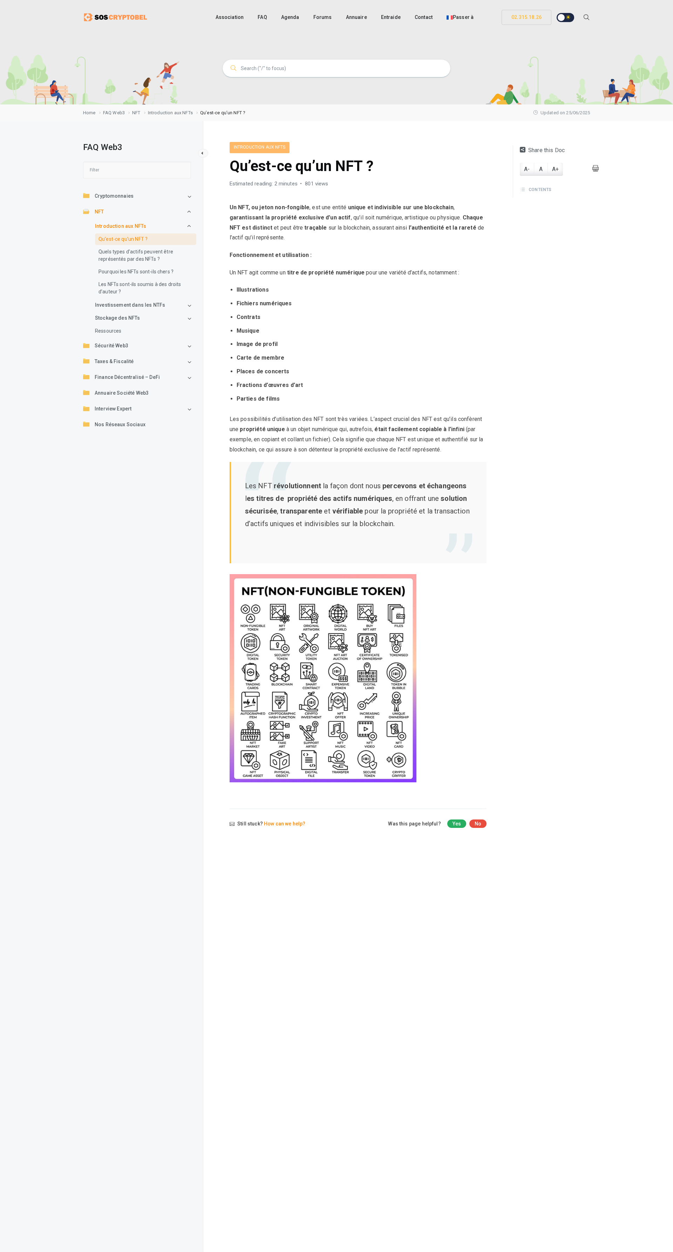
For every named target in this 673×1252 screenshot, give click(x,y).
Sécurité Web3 (111, 346)
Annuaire (356, 17)
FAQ (262, 17)
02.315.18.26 (526, 17)
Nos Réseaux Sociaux (120, 425)
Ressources (108, 331)
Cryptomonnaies (114, 196)
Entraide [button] (391, 17)
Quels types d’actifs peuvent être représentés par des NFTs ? (135, 255)
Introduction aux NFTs (120, 226)
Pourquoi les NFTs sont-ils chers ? (136, 272)
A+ (555, 169)
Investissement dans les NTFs (130, 305)
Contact (424, 17)
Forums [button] (322, 17)
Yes (457, 823)
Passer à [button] (463, 17)
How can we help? (284, 823)
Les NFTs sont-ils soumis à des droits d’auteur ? (139, 288)
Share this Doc (546, 150)
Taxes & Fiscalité (114, 362)
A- (527, 169)
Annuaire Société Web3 (122, 393)
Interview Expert (113, 409)
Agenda (290, 17)
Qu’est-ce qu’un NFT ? (123, 239)
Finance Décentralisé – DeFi (127, 377)
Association (230, 17)
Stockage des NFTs (117, 318)
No (478, 823)
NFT (99, 212)
